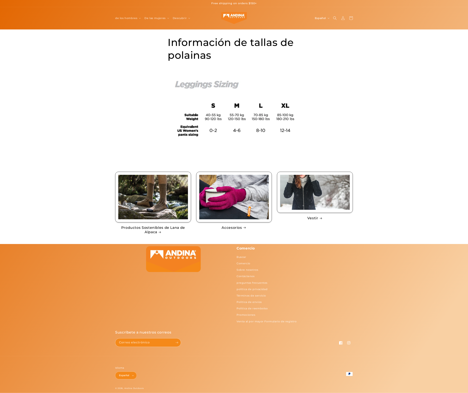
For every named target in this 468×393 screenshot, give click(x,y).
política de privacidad (252, 289)
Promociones (246, 314)
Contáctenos (246, 276)
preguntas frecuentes (252, 282)
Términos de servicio (251, 295)
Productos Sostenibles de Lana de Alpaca (153, 230)
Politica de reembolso (252, 308)
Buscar (241, 257)
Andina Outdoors (134, 388)
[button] (127, 18)
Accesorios (232, 228)
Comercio (243, 263)
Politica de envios (249, 302)
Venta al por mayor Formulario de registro (267, 321)
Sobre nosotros (247, 269)
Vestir (312, 218)
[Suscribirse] (177, 342)
